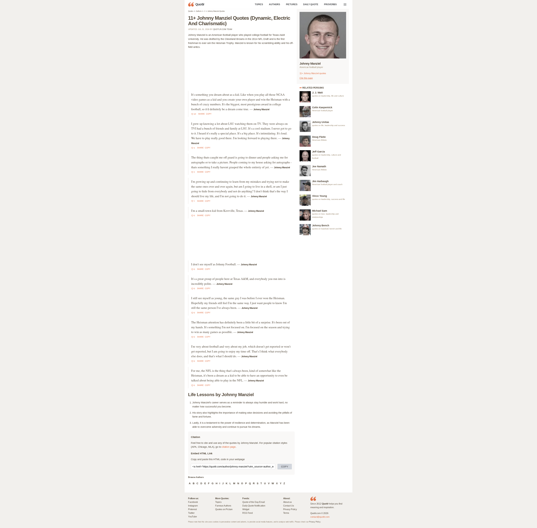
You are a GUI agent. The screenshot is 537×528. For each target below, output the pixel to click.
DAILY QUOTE (310, 4)
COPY (284, 466)
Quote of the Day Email (253, 502)
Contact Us (288, 505)
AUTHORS (274, 4)
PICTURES (291, 4)
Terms (286, 513)
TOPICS (259, 4)
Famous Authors (223, 505)
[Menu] (345, 4)
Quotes (190, 11)
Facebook (193, 502)
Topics (218, 502)
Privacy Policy (290, 509)
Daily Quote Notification (253, 505)
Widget (245, 509)
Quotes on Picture (224, 509)
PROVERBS (330, 4)
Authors (199, 11)
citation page (229, 446)
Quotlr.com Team (222, 29)
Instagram (193, 505)
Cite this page (306, 78)
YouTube (192, 516)
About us (287, 502)
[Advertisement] (241, 71)
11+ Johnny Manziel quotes (313, 73)
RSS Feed (247, 513)
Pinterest (192, 509)
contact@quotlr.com (319, 517)
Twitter (191, 513)
